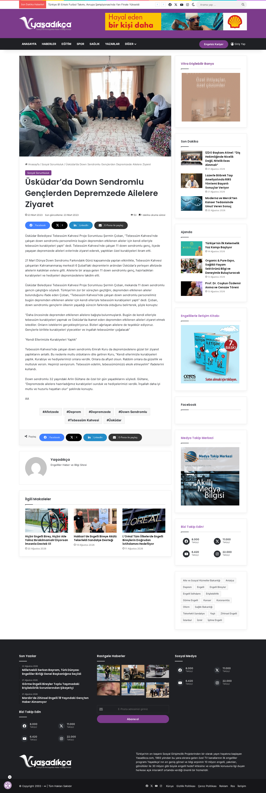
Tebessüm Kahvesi (84, 420)
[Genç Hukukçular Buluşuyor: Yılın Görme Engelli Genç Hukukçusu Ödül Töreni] (133, 688)
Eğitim (66, 43)
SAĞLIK (95, 43)
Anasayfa (29, 43)
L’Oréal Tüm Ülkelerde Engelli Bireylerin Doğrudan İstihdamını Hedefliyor (142, 540)
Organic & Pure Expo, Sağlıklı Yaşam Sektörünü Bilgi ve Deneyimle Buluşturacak (222, 267)
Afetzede (52, 412)
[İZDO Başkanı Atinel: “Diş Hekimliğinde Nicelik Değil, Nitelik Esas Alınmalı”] (191, 158)
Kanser (207, 600)
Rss (233, 786)
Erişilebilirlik (212, 593)
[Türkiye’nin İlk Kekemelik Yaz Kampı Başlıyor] (191, 248)
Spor (80, 43)
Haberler (49, 43)
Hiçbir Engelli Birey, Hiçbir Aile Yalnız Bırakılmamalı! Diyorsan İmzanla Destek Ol (46, 540)
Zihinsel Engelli (229, 613)
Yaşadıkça (60, 459)
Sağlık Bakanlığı (203, 606)
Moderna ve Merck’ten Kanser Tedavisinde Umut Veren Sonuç (221, 202)
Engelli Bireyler (218, 587)
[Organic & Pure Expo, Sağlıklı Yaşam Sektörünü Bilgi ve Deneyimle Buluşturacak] (191, 266)
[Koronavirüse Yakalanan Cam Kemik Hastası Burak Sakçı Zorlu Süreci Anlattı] (108, 673)
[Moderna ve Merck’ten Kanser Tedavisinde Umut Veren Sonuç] (191, 203)
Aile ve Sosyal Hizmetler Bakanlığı (201, 580)
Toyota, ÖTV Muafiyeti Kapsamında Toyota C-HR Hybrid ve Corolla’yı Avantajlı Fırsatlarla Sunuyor (105, 4)
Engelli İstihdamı (192, 593)
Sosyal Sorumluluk (52, 164)
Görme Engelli (190, 600)
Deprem (75, 412)
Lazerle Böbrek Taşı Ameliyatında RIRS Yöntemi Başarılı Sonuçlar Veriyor (219, 181)
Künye (170, 786)
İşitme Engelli (215, 620)
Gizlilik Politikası (185, 786)
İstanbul (187, 620)
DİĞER (129, 43)
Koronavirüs (223, 600)
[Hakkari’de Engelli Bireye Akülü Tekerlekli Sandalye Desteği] (95, 521)
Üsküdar (115, 420)
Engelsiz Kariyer (213, 44)
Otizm (186, 606)
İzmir (199, 620)
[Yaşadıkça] (45, 23)
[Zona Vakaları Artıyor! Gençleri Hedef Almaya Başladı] (108, 688)
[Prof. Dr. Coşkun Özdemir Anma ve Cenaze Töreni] (191, 288)
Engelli (200, 587)
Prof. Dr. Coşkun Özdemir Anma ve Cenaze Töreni (223, 285)
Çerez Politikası (207, 786)
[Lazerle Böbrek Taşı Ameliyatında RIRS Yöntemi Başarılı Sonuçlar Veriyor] (191, 180)
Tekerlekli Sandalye (194, 613)
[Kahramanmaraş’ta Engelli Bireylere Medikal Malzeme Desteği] (133, 672)
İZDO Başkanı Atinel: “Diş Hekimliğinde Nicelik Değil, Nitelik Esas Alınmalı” (222, 159)
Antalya (230, 580)
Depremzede (101, 412)
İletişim (242, 786)
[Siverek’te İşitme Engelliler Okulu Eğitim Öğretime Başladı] (157, 690)
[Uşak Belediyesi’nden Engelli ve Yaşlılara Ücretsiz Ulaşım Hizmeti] (157, 671)
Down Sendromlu (134, 412)
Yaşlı (212, 613)
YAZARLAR (112, 43)
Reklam (223, 786)
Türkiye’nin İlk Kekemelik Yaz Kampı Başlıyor (222, 245)
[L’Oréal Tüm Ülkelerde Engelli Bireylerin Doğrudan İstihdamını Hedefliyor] (143, 521)
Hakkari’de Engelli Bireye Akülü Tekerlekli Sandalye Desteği (95, 538)
